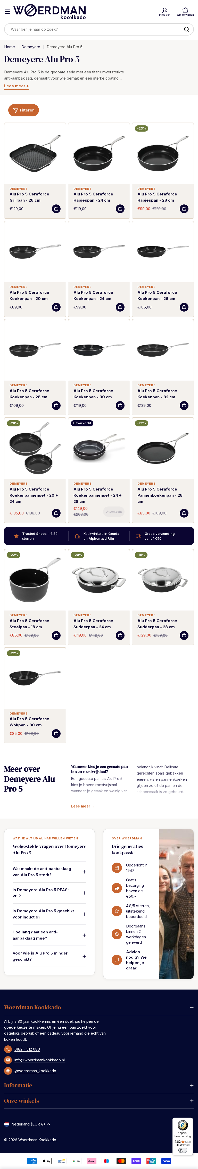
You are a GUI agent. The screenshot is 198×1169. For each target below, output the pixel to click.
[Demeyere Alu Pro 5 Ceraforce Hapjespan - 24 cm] (99, 153)
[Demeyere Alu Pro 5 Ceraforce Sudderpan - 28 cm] (163, 580)
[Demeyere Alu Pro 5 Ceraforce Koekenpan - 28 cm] (35, 350)
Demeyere (30, 46)
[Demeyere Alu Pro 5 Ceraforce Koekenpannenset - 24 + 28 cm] (99, 448)
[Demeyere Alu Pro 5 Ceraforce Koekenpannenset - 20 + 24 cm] (35, 448)
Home (9, 46)
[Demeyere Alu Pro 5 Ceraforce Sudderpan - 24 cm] (99, 580)
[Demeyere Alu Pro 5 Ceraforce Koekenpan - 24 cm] (99, 251)
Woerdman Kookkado (37, 1140)
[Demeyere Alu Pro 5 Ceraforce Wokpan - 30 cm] (35, 678)
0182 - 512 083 (27, 1049)
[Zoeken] (187, 29)
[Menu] (190, 1114)
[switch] (182, 1150)
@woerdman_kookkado (35, 1071)
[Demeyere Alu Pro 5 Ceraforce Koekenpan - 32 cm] (163, 350)
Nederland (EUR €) (28, 1124)
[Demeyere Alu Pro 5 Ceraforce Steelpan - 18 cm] (35, 580)
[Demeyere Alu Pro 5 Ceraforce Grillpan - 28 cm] (35, 153)
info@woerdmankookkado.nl (39, 1060)
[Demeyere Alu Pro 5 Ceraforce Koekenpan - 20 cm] (35, 251)
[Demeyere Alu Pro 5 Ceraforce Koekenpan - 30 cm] (99, 350)
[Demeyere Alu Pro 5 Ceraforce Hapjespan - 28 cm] (163, 153)
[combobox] (99, 29)
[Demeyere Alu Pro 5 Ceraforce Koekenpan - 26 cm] (163, 251)
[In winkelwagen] (56, 208)
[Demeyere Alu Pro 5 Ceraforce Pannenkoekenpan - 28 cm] (163, 448)
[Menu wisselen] (7, 11)
